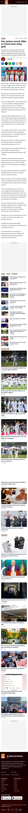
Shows (15, 784)
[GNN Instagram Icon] (16, 809)
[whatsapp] (9, 64)
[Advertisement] (14, 21)
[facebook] (2, 64)
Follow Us (3, 810)
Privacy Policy (14, 772)
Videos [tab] (8, 274)
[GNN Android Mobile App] (6, 798)
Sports (21, 38)
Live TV (15, 789)
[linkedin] (13, 64)
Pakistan (3, 780)
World (2, 782)
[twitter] (6, 64)
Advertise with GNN (15, 774)
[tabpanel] (14, 311)
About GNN (3, 772)
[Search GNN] (26, 2)
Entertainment (4, 784)
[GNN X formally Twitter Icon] (12, 809)
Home (16, 38)
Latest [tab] (3, 274)
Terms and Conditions (5, 774)
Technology (4, 789)
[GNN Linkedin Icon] (20, 809)
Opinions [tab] (15, 274)
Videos (15, 787)
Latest (15, 782)
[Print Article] (20, 63)
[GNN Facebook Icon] (8, 809)
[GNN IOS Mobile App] (17, 798)
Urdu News (16, 791)
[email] (17, 64)
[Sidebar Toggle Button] (2, 2)
